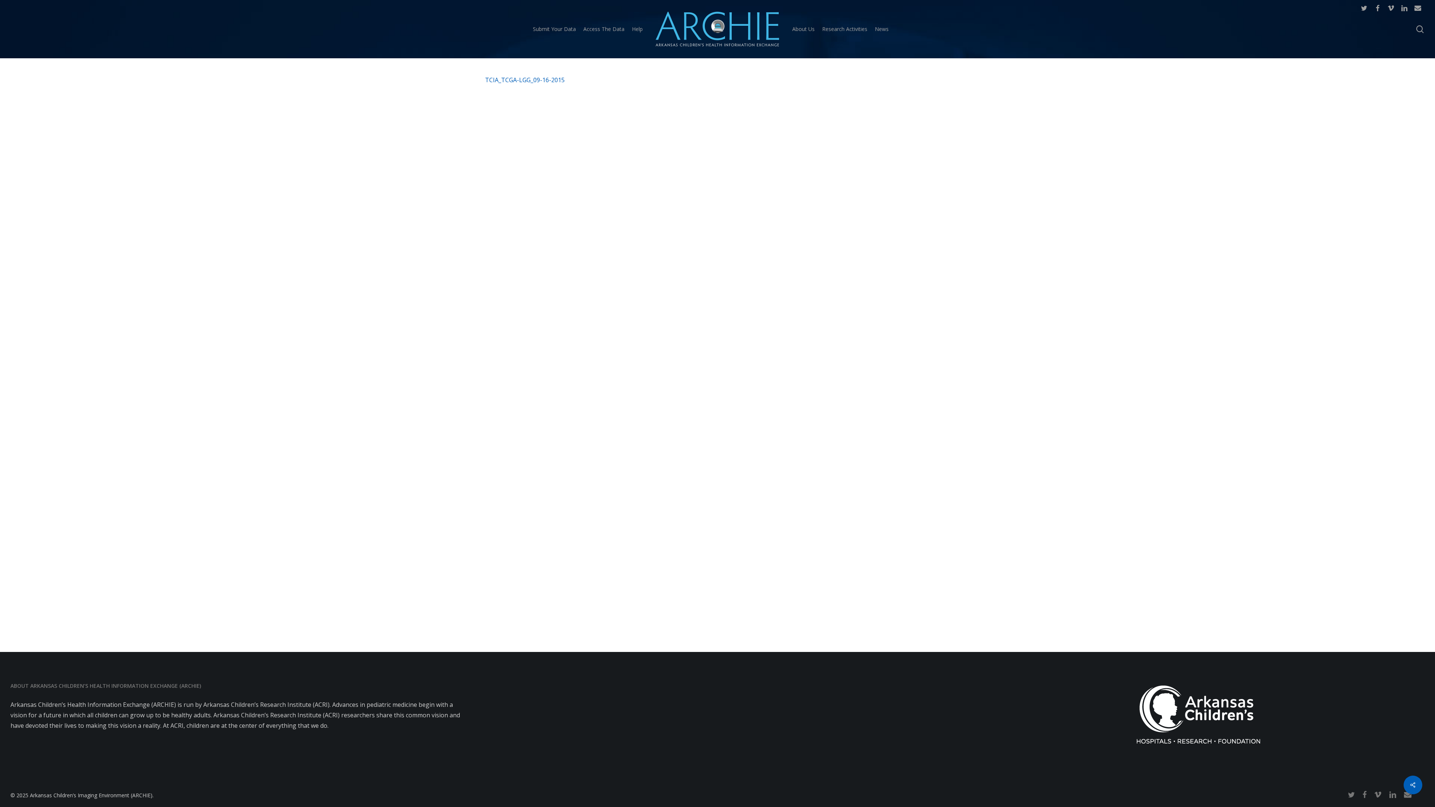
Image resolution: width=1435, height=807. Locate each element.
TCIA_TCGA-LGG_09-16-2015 (525, 80)
